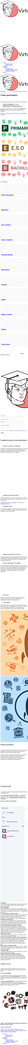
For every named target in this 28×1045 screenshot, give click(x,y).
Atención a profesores (10, 71)
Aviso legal (12, 1030)
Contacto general (9, 68)
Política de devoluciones (21, 1030)
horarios (14, 502)
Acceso (4, 72)
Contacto (5, 67)
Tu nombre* (3, 415)
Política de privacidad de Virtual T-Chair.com (18, 430)
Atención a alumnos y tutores (12, 69)
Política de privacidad (5, 1030)
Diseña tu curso (9, 65)
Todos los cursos (9, 63)
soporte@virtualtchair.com (6, 1027)
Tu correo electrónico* (5, 419)
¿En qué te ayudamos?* (5, 425)
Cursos (4, 62)
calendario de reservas (5, 503)
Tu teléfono (3, 421)
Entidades (5, 66)
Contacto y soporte (12, 1031)
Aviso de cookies (4, 1031)
